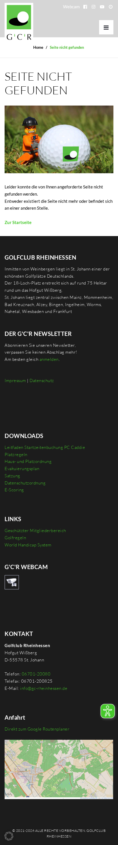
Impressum (15, 380)
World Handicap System (28, 545)
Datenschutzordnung (25, 483)
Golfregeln (15, 537)
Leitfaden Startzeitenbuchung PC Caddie (45, 447)
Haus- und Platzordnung (28, 461)
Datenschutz (42, 380)
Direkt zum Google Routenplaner (37, 729)
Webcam (71, 6)
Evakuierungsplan (22, 468)
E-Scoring (14, 489)
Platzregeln (16, 454)
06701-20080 (36, 674)
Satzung (12, 475)
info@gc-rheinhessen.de (43, 688)
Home (38, 47)
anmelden (49, 359)
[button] (9, 836)
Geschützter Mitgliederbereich (35, 530)
